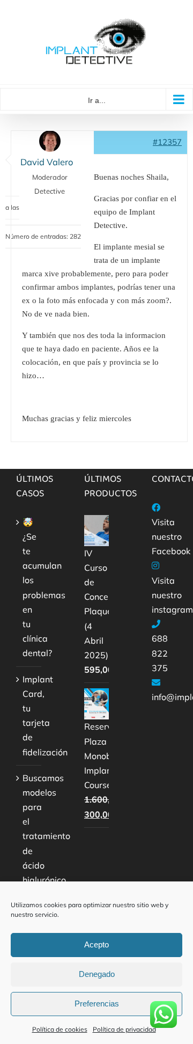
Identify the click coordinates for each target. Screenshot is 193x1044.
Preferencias (97, 1003)
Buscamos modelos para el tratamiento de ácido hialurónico (29, 829)
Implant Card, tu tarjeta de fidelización (29, 716)
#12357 (167, 142)
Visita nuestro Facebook (171, 536)
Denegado (97, 974)
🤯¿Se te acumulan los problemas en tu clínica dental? (29, 588)
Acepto (96, 944)
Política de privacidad (124, 1029)
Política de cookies (59, 1029)
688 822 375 (160, 653)
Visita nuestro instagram (172, 595)
